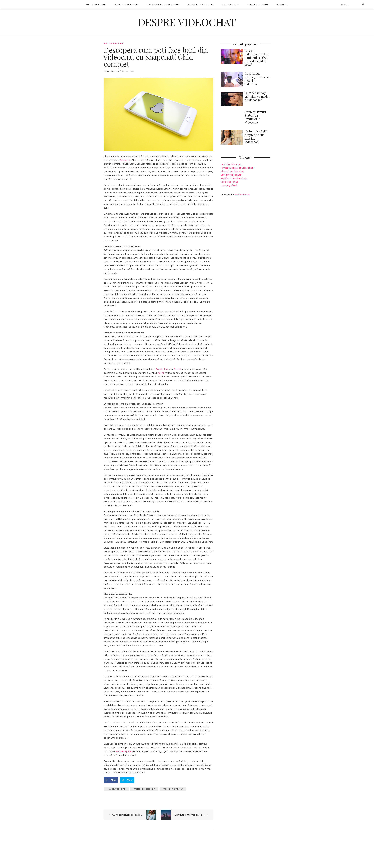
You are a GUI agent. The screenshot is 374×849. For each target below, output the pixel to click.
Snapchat (125, 160)
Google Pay (162, 369)
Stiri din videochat (257, 4)
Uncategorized (229, 185)
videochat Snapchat (173, 789)
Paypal (177, 369)
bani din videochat (116, 789)
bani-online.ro (242, 194)
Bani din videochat (95, 4)
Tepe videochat (230, 4)
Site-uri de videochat (126, 4)
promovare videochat (144, 789)
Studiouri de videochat (200, 4)
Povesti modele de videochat (162, 4)
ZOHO (160, 372)
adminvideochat (114, 71)
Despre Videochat (187, 22)
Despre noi (282, 4)
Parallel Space (123, 751)
